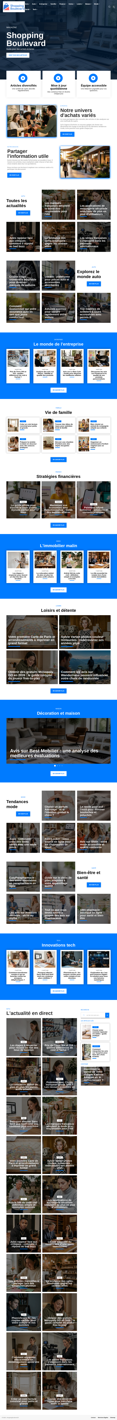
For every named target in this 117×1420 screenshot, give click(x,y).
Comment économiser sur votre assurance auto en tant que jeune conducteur (22, 312)
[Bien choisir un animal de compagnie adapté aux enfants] (84, 425)
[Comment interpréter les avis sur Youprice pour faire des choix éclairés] (86, 1052)
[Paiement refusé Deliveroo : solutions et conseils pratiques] (94, 499)
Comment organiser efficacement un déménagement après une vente (23, 1361)
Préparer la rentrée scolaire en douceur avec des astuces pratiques (28, 444)
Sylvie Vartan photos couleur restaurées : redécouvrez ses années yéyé (82, 640)
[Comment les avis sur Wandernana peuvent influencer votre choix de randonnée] (85, 667)
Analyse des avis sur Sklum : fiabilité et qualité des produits (45, 373)
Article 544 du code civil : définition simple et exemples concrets (72, 576)
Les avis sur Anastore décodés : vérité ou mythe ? (23, 915)
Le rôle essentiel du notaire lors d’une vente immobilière (99, 575)
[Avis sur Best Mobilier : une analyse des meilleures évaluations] (58, 741)
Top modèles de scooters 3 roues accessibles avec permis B (90, 313)
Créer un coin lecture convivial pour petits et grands (28, 426)
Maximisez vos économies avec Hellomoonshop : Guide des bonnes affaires (58, 509)
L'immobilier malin (58, 545)
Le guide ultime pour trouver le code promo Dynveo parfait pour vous (23, 509)
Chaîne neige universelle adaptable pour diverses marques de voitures (22, 280)
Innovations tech (58, 945)
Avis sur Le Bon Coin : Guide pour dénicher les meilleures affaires (72, 373)
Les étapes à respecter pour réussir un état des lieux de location (18, 576)
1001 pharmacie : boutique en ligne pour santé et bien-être (92, 914)
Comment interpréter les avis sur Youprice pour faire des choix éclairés (100, 1052)
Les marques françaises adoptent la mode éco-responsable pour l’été (57, 209)
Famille (23, 421)
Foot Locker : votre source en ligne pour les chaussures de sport (58, 843)
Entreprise (59, 1042)
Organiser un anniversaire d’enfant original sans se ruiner (99, 444)
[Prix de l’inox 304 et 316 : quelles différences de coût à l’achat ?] (18, 358)
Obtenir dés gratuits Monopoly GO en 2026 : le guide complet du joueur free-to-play (30, 675)
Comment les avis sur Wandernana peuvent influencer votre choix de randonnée (84, 675)
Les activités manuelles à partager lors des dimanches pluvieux (24, 1283)
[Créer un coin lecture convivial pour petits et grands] (13, 425)
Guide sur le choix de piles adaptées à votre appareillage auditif (58, 881)
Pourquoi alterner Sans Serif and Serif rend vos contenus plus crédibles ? (45, 975)
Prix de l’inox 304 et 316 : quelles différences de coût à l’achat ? (18, 374)
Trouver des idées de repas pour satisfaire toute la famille (64, 426)
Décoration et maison (58, 713)
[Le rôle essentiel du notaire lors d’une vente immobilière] (99, 560)
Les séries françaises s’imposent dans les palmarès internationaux (93, 242)
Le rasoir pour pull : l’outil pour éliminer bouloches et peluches (92, 810)
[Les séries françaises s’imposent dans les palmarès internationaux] (59, 1351)
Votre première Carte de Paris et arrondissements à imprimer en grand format (31, 640)
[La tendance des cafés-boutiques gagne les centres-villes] (59, 1273)
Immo (23, 1042)
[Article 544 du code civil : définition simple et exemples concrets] (72, 560)
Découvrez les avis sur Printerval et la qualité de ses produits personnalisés (99, 375)
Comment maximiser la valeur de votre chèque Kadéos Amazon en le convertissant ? (93, 1073)
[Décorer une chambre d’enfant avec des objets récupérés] (48, 443)
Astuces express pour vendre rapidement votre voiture (55, 313)
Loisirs (24, 1157)
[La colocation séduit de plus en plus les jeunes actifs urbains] (45, 560)
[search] (109, 6)
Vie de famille (58, 412)
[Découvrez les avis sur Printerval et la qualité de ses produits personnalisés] (99, 358)
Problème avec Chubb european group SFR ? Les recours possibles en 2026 (60, 1086)
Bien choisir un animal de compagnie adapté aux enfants (99, 426)
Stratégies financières (58, 476)
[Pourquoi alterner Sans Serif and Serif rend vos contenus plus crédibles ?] (45, 959)
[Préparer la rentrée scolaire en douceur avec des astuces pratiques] (13, 444)
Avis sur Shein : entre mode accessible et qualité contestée (93, 844)
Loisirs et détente (58, 610)
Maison (95, 1027)
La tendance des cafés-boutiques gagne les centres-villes (56, 242)
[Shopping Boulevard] (14, 6)
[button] (55, 766)
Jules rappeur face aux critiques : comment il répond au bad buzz (21, 242)
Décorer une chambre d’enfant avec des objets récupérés (64, 444)
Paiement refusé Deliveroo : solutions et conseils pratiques (94, 510)
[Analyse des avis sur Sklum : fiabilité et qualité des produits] (45, 358)
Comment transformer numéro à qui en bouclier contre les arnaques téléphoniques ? (18, 976)
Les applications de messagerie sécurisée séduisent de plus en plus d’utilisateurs (93, 209)
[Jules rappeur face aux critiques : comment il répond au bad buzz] (23, 1234)
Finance (23, 502)
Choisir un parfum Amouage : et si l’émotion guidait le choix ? (57, 810)
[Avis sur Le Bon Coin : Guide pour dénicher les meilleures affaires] (72, 358)
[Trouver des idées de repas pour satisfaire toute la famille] (48, 425)
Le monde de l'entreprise (58, 344)
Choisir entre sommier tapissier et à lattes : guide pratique (99, 1033)
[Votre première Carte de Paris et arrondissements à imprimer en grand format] (32, 632)
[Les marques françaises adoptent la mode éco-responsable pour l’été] (59, 1116)
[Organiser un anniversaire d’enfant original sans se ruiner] (84, 444)
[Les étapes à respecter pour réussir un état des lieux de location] (18, 560)
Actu (59, 1120)
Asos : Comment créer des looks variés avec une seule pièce (22, 843)
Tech (23, 1118)
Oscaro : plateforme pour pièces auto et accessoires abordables (57, 280)
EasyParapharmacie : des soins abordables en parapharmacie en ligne (22, 881)
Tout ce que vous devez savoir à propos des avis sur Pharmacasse (57, 914)
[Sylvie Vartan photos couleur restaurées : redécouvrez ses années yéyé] (85, 632)
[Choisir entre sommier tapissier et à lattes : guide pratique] (86, 1032)
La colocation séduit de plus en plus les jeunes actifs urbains (45, 575)
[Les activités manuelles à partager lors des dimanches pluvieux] (23, 1273)
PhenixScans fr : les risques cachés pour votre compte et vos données (72, 975)
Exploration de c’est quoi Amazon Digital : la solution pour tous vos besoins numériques (99, 976)
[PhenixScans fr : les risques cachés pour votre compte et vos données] (72, 959)
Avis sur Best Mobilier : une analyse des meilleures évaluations (54, 753)
